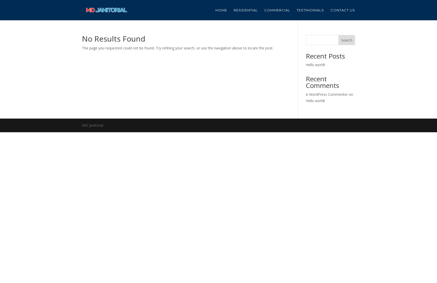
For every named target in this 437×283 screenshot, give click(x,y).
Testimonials (310, 10)
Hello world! (315, 64)
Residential (246, 10)
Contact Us (343, 10)
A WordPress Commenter (327, 94)
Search (346, 40)
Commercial (277, 10)
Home (221, 10)
